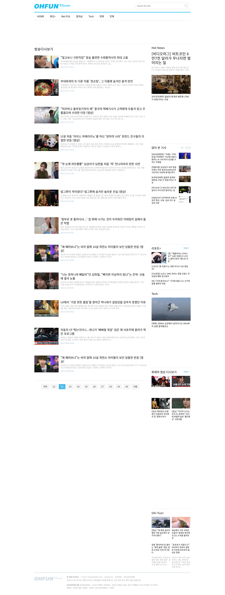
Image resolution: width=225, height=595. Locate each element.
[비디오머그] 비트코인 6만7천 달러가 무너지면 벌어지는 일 (171, 58)
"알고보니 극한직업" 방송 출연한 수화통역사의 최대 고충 (94, 57)
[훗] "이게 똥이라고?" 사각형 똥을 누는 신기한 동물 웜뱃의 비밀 (171, 282)
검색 (187, 6)
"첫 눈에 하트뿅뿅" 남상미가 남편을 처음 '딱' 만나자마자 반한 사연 (100, 164)
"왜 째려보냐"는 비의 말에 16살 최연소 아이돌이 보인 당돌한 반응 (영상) (102, 249)
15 (86, 386)
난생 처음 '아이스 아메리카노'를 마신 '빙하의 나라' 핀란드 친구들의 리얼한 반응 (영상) (102, 138)
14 (78, 386)
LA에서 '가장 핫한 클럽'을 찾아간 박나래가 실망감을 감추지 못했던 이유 (103, 302)
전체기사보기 (185, 579)
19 (118, 386)
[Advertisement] (112, 35)
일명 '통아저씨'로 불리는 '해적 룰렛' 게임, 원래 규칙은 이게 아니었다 (161, 548)
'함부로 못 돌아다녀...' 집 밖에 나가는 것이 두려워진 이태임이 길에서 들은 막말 (103, 221)
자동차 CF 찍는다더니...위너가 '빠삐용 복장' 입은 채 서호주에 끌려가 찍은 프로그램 (103, 331)
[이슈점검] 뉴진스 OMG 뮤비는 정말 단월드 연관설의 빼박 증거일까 (171, 275)
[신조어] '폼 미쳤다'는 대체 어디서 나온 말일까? (170, 267)
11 (54, 386)
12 (62, 386)
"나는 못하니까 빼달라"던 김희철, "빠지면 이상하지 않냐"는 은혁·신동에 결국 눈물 (103, 276)
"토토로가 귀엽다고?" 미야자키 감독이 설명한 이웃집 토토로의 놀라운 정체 (181, 548)
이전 (186, 147)
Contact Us (109, 577)
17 (102, 386)
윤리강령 (118, 577)
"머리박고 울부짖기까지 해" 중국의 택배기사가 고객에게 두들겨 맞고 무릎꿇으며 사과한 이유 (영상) (103, 111)
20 (127, 386)
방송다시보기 (43, 49)
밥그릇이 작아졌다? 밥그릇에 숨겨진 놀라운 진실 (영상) (93, 191)
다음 (189, 147)
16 (94, 386)
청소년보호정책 (129, 577)
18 (110, 386)
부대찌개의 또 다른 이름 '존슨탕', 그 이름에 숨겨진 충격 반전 (97, 81)
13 (70, 386)
